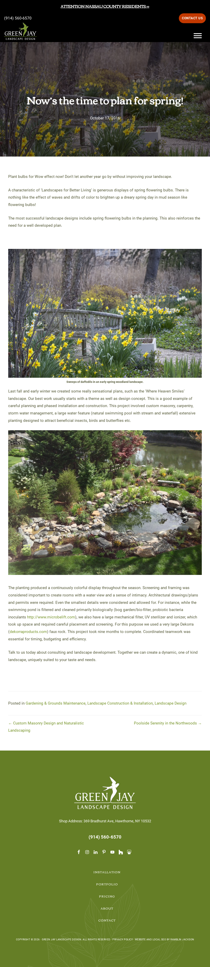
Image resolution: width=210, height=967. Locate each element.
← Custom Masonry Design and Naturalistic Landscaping (46, 727)
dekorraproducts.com (28, 631)
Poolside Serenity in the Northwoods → (168, 723)
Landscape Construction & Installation (120, 703)
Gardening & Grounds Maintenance (56, 703)
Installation (107, 872)
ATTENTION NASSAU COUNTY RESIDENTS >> (105, 6)
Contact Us (192, 18)
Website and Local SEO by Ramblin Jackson (164, 939)
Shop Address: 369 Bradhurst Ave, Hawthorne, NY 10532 (105, 821)
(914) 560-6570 (18, 18)
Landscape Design (170, 703)
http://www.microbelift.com (51, 617)
